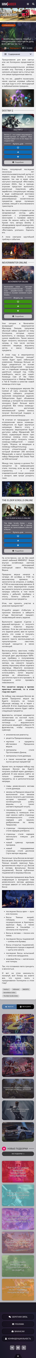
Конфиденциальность (19, 1338)
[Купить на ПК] (18, 147)
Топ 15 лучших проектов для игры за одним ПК (18, 1067)
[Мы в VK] (12, 1347)
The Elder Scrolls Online (18, 518)
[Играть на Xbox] (18, 310)
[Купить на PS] (18, 152)
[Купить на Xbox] (18, 156)
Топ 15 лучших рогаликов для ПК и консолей (18, 1024)
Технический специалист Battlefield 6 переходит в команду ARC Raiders (18, 1088)
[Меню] (28, 4)
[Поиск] (33, 4)
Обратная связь (19, 1317)
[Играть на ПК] (18, 301)
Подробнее (19, 162)
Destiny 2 (18, 130)
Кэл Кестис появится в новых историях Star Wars (18, 1110)
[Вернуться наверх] (18, 1356)
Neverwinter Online (18, 282)
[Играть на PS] (18, 306)
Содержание (14, 54)
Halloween (16, 989)
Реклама (19, 1324)
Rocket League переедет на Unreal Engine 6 (18, 1132)
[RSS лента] (23, 1347)
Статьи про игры (9, 25)
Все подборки (17, 1154)
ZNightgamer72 (15, 48)
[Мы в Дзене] (18, 1347)
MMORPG (26, 989)
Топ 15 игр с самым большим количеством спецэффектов (18, 1045)
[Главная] (9, 4)
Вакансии (19, 1331)
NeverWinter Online (9, 992)
